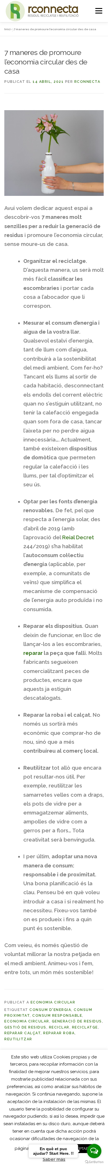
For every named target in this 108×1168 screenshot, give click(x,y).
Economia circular (53, 1002)
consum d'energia (50, 1010)
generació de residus (77, 1021)
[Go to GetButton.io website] (94, 1162)
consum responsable (57, 1016)
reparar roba (59, 1033)
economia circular (26, 1021)
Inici (7, 29)
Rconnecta (87, 82)
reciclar (59, 1027)
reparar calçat (22, 1033)
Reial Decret (78, 537)
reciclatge (85, 1027)
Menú (99, 11)
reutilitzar (18, 1039)
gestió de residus (25, 1027)
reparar (33, 653)
